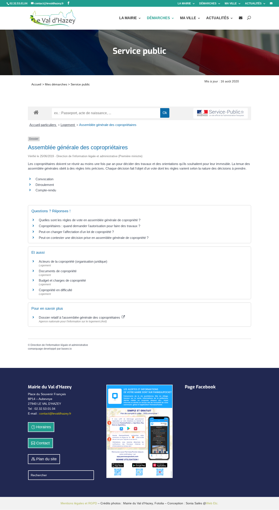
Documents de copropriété (58, 271)
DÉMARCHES (207, 3)
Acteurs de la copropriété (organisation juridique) (73, 261)
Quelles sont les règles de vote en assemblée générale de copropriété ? (89, 220)
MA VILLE (231, 3)
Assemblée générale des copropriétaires (107, 125)
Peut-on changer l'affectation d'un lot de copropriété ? (76, 232)
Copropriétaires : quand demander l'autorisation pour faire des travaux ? (89, 226)
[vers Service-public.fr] (220, 113)
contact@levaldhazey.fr (55, 413)
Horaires (43, 427)
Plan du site (46, 459)
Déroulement (45, 185)
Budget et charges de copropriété (62, 280)
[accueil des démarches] (36, 112)
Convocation (44, 179)
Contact (43, 443)
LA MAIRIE (184, 3)
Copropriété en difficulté (55, 290)
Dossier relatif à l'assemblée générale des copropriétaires (80, 317)
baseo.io (66, 348)
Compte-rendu (46, 190)
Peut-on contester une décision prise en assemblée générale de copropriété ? (93, 238)
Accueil (36, 84)
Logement (68, 125)
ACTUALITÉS (253, 3)
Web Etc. (212, 503)
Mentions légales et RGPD (79, 503)
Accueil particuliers (43, 125)
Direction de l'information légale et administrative (59, 345)
